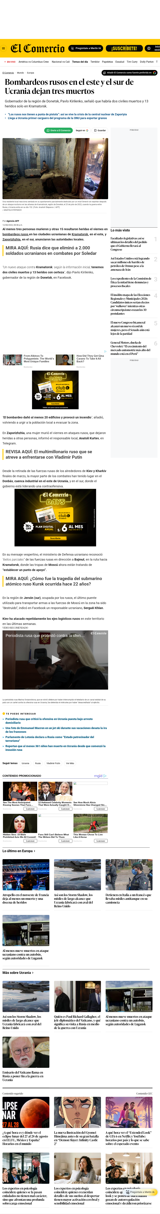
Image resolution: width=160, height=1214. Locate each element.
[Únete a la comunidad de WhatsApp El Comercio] (58, 130)
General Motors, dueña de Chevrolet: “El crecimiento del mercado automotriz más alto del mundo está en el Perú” (130, 348)
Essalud (119, 61)
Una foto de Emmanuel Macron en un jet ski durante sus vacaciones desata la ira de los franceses (56, 729)
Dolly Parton (147, 61)
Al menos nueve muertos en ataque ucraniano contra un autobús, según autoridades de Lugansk (25, 954)
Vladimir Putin (53, 763)
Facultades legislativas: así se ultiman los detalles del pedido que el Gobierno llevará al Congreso (129, 243)
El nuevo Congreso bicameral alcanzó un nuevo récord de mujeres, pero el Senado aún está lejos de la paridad (130, 327)
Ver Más (70, 763)
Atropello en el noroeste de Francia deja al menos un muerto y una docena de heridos (25, 899)
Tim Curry (132, 61)
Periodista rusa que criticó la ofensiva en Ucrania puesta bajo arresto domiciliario (49, 720)
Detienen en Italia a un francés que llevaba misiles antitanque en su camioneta (128, 899)
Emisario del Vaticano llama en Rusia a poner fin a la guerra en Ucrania (22, 1076)
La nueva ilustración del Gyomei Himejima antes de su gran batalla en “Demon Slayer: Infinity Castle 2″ (76, 1137)
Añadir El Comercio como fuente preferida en (129, 72)
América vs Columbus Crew (34, 61)
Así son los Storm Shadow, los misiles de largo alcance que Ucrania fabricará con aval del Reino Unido (73, 900)
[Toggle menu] (3, 48)
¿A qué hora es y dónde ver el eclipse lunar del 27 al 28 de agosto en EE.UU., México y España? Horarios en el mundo (25, 1137)
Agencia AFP (12, 221)
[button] (55, 660)
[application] (55, 660)
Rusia (38, 763)
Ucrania (25, 763)
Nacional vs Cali (61, 61)
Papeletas (107, 61)
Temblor (95, 61)
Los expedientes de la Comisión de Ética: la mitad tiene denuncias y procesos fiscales (131, 282)
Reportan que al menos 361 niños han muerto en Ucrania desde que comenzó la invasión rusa (55, 747)
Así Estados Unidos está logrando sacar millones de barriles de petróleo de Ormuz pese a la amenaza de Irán (130, 263)
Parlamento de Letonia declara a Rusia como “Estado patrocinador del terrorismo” (49, 738)
